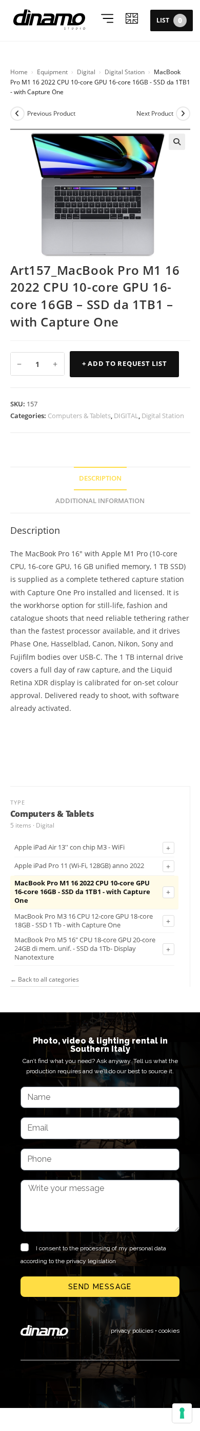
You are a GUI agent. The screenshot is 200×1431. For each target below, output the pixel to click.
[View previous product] (17, 113)
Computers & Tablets (79, 415)
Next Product (154, 113)
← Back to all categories (44, 979)
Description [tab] (100, 478)
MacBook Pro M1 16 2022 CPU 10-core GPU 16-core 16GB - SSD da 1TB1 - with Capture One (82, 892)
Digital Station (125, 72)
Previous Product (51, 113)
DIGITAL (126, 415)
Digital (86, 72)
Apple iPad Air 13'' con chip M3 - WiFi (69, 847)
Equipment (52, 72)
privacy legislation (91, 1261)
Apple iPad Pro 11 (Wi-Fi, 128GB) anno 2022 (79, 866)
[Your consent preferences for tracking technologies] (182, 1413)
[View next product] (183, 113)
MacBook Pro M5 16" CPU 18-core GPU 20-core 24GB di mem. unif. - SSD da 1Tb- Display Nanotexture (84, 949)
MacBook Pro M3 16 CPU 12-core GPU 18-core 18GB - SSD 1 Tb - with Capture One (83, 921)
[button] (177, 142)
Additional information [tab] (100, 500)
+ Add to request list (124, 363)
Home (19, 72)
